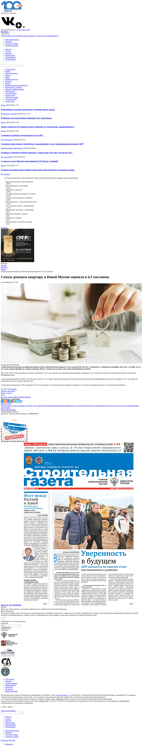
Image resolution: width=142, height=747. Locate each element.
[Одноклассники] (5, 401)
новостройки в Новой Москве (19, 397)
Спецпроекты (10, 727)
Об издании (9, 679)
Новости (8, 717)
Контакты (9, 687)
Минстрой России (12, 40)
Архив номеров (11, 683)
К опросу (4, 228)
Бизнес (8, 71)
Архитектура (10, 69)
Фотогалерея (10, 723)
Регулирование (11, 93)
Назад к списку (6, 393)
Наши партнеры (11, 691)
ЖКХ (7, 77)
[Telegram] (21, 401)
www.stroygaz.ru (62, 695)
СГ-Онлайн (12, 389)
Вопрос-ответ (6, 404)
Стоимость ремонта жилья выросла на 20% (22, 135)
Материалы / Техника (13, 87)
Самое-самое (10, 95)
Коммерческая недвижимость (16, 85)
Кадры (7, 83)
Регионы (8, 42)
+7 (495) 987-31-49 (23, 30)
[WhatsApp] (14, 401)
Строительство (11, 99)
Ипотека (8, 81)
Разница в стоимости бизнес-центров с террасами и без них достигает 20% (36, 152)
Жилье (7, 75)
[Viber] (11, 401)
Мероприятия (10, 685)
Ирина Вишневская (8, 410)
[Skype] (17, 401)
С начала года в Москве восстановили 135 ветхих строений (29, 161)
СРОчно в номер (11, 44)
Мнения (8, 721)
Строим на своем (11, 46)
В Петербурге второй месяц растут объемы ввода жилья (28, 109)
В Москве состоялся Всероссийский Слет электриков (26, 118)
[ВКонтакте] (2, 401)
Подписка (9, 689)
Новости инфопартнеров (14, 89)
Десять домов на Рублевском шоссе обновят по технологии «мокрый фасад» (30, 36)
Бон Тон (4, 397)
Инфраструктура (11, 79)
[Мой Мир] (8, 401)
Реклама (8, 681)
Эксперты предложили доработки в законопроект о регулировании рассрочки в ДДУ (42, 144)
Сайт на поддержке (8, 711)
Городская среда (11, 73)
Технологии (9, 101)
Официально (10, 91)
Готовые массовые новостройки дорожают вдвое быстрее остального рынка (37, 170)
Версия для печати (8, 391)
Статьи (8, 719)
